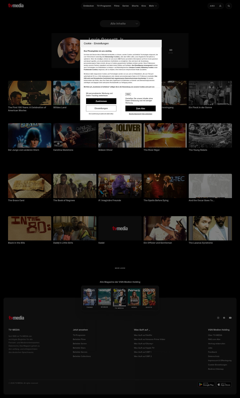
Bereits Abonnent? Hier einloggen (140, 114)
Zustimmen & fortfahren (101, 101)
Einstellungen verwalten (101, 108)
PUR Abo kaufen (140, 108)
